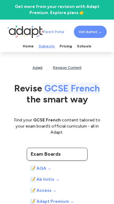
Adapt (38, 67)
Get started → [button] (90, 32)
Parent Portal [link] (53, 32)
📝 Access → (43, 190)
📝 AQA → (40, 168)
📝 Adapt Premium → (52, 201)
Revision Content (67, 67)
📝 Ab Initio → (45, 179)
